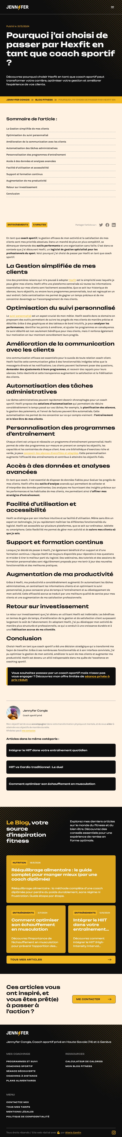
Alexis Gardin (73, 1132)
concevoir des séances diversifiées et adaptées (51, 453)
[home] (17, 7)
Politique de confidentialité (27, 1117)
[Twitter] (101, 225)
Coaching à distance (21, 1076)
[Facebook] (107, 225)
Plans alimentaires (21, 1081)
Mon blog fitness (78, 1066)
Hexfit (72, 280)
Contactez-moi (17, 1102)
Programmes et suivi (22, 1061)
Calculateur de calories (84, 1061)
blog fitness (44, 100)
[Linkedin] (114, 225)
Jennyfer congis (18, 100)
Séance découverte (21, 1071)
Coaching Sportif (19, 1066)
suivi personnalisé (20, 315)
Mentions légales (20, 1112)
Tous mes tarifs (18, 1107)
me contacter (28, 730)
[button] (112, 7)
